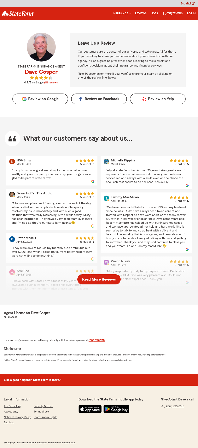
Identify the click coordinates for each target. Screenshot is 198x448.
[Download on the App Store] (90, 409)
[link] (18, 13)
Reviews (141, 13)
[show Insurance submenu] (129, 13)
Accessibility (11, 411)
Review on (43, 99)
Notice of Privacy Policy (17, 417)
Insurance (120, 13)
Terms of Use (41, 411)
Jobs (154, 13)
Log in (191, 13)
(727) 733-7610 (174, 13)
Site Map (9, 422)
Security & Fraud (43, 406)
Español (186, 3)
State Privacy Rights (45, 417)
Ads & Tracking (12, 406)
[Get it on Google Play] (116, 409)
